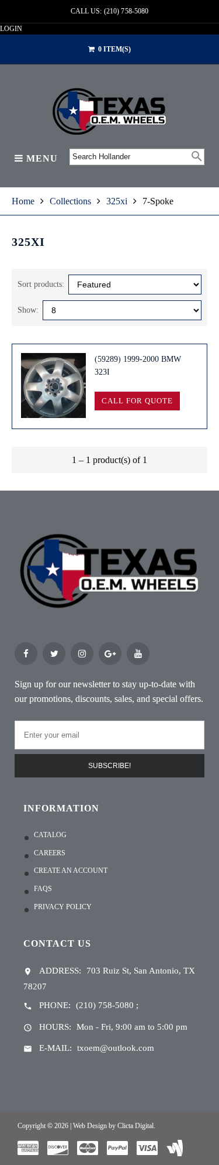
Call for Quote (137, 400)
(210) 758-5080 (105, 1005)
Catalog (50, 835)
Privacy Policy (63, 907)
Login (11, 29)
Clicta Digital (135, 1126)
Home (23, 201)
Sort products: (41, 284)
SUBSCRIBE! (109, 766)
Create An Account (70, 870)
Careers (49, 853)
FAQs (43, 889)
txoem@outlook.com (115, 1048)
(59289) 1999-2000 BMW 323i (138, 365)
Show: (28, 310)
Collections (70, 201)
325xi (116, 201)
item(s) (114, 49)
